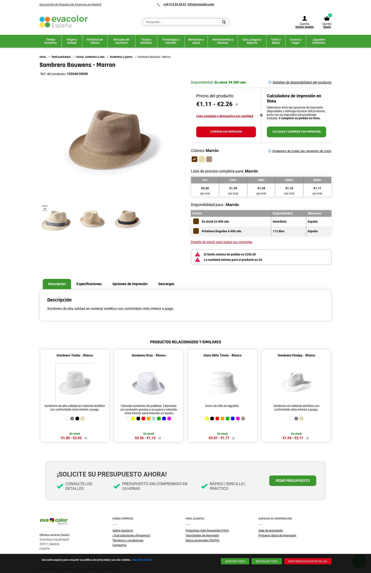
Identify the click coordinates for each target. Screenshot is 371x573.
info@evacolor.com (201, 4)
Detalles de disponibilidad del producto (302, 82)
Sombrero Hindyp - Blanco (296, 355)
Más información (142, 559)
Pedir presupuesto (293, 481)
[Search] (223, 22)
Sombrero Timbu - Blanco (74, 355)
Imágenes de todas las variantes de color (301, 151)
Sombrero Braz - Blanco (149, 355)
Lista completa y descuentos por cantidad (224, 116)
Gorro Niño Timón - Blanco (223, 355)
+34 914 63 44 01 (174, 4)
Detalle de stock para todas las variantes (221, 242)
